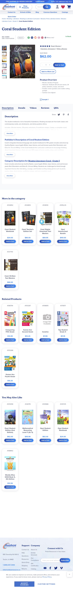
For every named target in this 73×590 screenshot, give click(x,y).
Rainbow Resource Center (9, 546)
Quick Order (12, 16)
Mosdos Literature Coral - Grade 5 (44, 161)
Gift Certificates (34, 564)
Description (8, 108)
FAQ (23, 553)
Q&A (56, 108)
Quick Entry (25, 562)
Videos (33, 108)
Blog (37, 12)
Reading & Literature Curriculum (30, 19)
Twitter (59, 115)
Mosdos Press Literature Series (50, 19)
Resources (25, 559)
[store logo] (8, 7)
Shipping (25, 565)
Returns (24, 569)
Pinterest (64, 115)
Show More (10, 133)
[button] (57, 7)
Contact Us (11, 12)
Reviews (45, 108)
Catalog (33, 569)
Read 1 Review (56, 46)
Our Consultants (35, 559)
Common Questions (50, 12)
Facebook (68, 115)
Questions (25, 556)
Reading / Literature (13, 19)
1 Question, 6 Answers (47, 49)
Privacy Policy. (47, 577)
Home (4, 19)
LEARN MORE (39, 1)
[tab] (8, 108)
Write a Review (62, 49)
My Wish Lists (63, 7)
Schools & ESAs (25, 12)
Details (21, 108)
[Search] (47, 7)
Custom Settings (46, 584)
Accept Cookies (24, 584)
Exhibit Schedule (34, 554)
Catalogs (65, 12)
